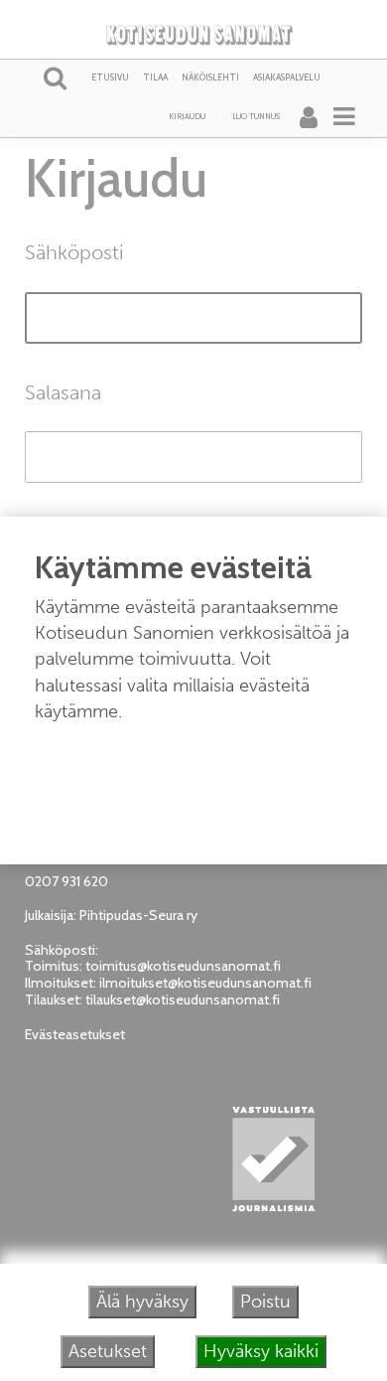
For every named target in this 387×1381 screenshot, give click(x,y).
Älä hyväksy (142, 1301)
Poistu (265, 1301)
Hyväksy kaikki (261, 1351)
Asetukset (107, 1351)
